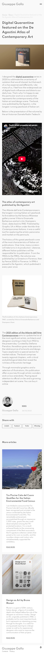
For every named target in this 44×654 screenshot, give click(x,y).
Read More (10, 547)
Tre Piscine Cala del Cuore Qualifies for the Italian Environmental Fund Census (20, 498)
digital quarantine (24, 77)
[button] (6, 426)
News (11, 15)
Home (4, 15)
